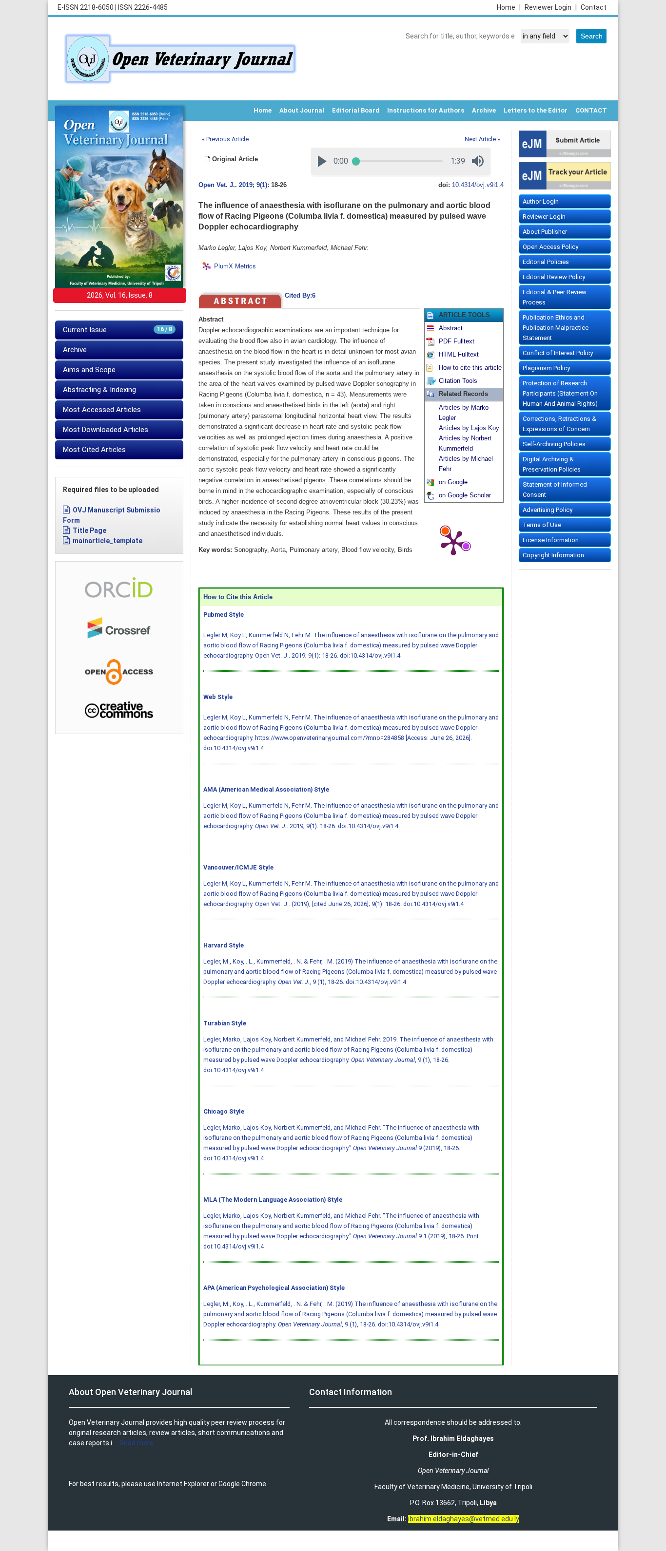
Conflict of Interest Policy (558, 353)
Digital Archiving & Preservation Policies (552, 464)
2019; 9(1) (253, 185)
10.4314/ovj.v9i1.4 (478, 185)
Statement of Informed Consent (555, 489)
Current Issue (117, 329)
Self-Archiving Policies (554, 444)
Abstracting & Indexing (99, 389)
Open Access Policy (550, 246)
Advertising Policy (547, 509)
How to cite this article (470, 367)
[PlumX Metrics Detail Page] (453, 542)
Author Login (541, 201)
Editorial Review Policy (554, 277)
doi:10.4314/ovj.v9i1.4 (370, 655)
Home (509, 7)
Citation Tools (458, 381)
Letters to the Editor (536, 110)
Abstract (451, 328)
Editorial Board (355, 110)
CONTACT (591, 110)
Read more (136, 1443)
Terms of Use (542, 525)
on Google (453, 482)
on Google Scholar (465, 495)
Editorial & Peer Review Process (555, 297)
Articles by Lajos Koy (469, 428)
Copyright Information (553, 555)
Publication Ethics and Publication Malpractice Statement (555, 327)
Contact (594, 7)
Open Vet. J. (216, 185)
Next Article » (482, 139)
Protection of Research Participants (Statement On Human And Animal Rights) (560, 393)
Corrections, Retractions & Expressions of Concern (559, 424)
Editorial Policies (546, 261)
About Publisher (545, 231)
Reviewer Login (551, 7)
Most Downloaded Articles (105, 429)
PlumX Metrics (235, 266)
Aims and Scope (89, 369)
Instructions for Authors (425, 110)
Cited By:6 (300, 295)
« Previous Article (225, 139)
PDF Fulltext (456, 341)
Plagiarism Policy (546, 368)
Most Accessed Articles (102, 409)
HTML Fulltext (459, 354)
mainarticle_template (107, 541)
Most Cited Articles (94, 449)
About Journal (301, 110)
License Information (551, 540)
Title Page (89, 530)
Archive (484, 110)
